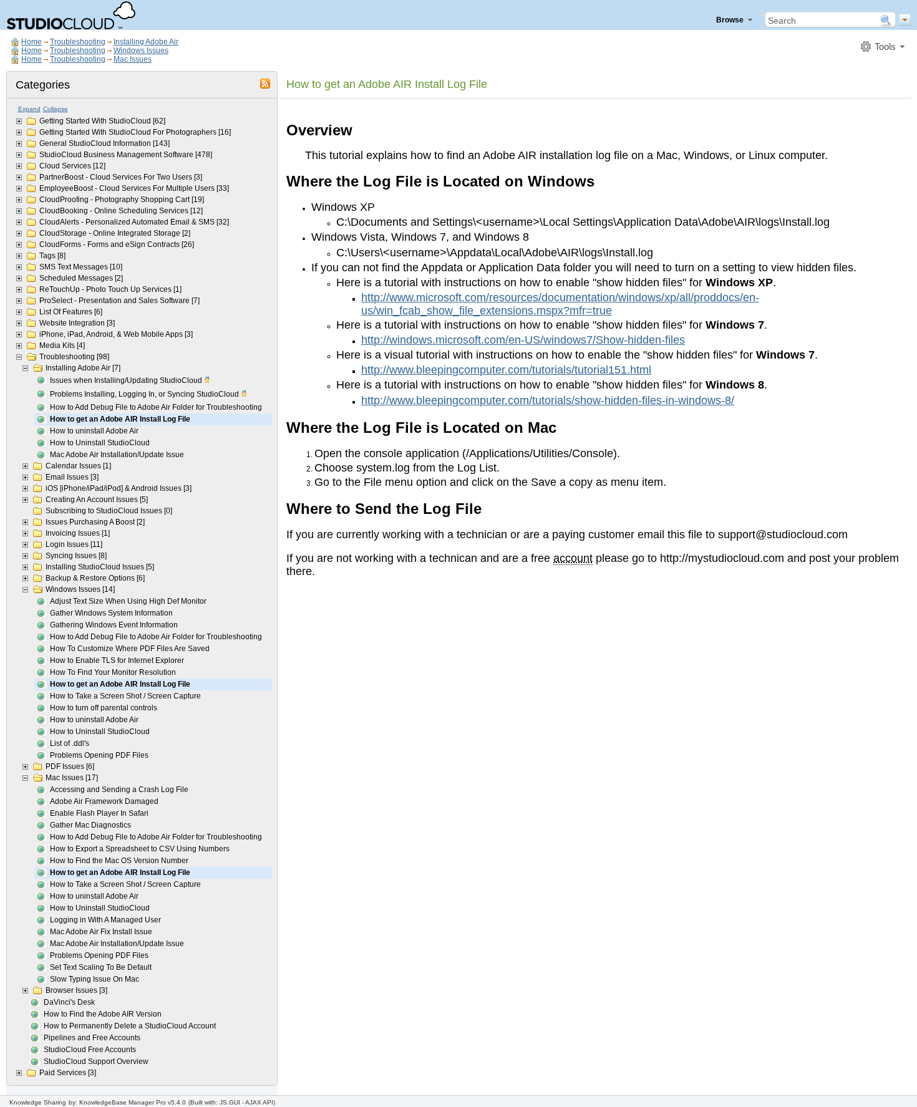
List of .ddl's (69, 743)
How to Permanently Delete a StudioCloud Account (130, 1026)
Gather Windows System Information (111, 613)
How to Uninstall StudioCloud (100, 442)
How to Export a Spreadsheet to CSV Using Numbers (140, 848)
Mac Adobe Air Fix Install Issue (101, 931)
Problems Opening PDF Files (99, 755)
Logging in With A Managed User (105, 920)
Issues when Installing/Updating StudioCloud (127, 380)
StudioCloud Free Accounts (90, 1049)
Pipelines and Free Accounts (92, 1037)
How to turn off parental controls (103, 707)
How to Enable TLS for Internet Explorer (117, 660)
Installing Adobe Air (146, 41)
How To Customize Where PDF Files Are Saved (130, 648)
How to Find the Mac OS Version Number (119, 860)
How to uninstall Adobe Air (94, 431)
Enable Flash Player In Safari (99, 813)
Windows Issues (141, 50)
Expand (29, 108)
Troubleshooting (77, 41)
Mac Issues (133, 59)
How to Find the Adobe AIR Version (103, 1014)
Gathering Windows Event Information (114, 625)
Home (31, 41)
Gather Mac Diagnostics (90, 825)
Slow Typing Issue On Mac (94, 979)
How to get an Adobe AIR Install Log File (120, 419)
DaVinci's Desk (69, 1002)
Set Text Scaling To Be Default (101, 967)
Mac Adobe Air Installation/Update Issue (117, 454)
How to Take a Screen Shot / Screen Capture (125, 696)
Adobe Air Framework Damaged (104, 801)
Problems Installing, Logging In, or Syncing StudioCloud (145, 394)
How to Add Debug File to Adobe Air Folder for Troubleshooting (156, 407)
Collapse (55, 108)
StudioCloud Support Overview (96, 1061)
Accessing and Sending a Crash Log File (119, 789)
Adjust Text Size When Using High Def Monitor (128, 601)
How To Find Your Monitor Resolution (113, 672)
